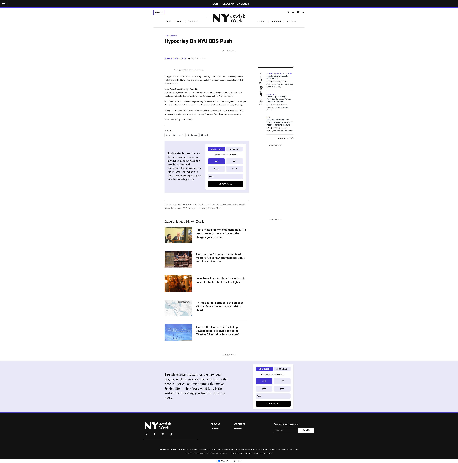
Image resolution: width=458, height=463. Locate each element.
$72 (234, 161)
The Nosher (244, 449)
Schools (261, 21)
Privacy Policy (236, 453)
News (168, 21)
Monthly (234, 149)
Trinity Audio (188, 70)
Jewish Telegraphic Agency (193, 449)
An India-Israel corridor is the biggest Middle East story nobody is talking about (219, 306)
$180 (234, 168)
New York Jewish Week (223, 449)
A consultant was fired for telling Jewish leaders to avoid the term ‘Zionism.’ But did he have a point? (218, 330)
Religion (276, 21)
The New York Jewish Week (283, 131)
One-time (216, 149)
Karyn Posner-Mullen (175, 58)
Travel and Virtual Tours (279, 73)
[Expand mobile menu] (3, 3)
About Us (216, 423)
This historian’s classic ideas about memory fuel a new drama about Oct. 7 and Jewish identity (220, 257)
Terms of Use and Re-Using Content (258, 453)
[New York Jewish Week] (158, 428)
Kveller (257, 449)
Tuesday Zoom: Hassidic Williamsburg (277, 77)
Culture (291, 21)
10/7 (268, 117)
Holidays (270, 94)
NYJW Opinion (171, 36)
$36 (216, 161)
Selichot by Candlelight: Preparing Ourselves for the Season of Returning (278, 99)
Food (179, 21)
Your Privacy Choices (231, 461)
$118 (216, 168)
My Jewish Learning (288, 449)
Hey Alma (269, 449)
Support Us (225, 183)
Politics (192, 21)
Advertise (239, 423)
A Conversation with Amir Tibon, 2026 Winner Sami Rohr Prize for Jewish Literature (279, 122)
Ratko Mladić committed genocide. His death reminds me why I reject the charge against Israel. (221, 233)
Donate (159, 12)
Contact (215, 428)
